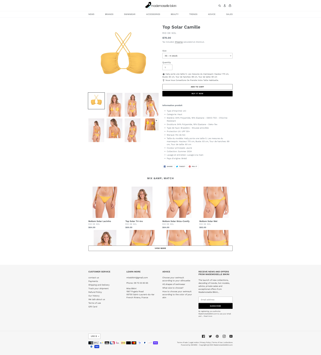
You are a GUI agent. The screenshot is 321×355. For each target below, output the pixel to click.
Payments (93, 281)
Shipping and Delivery (98, 285)
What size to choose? (172, 288)
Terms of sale (182, 342)
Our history (93, 296)
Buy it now (197, 94)
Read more (208, 316)
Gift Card (92, 306)
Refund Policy (95, 292)
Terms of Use (217, 342)
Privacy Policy (205, 342)
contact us (93, 277)
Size (164, 51)
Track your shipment (98, 288)
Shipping (179, 42)
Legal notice (194, 342)
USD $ (94, 336)
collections (228, 342)
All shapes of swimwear (173, 284)
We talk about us (96, 299)
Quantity (166, 62)
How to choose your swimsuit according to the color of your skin (177, 294)
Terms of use (94, 303)
